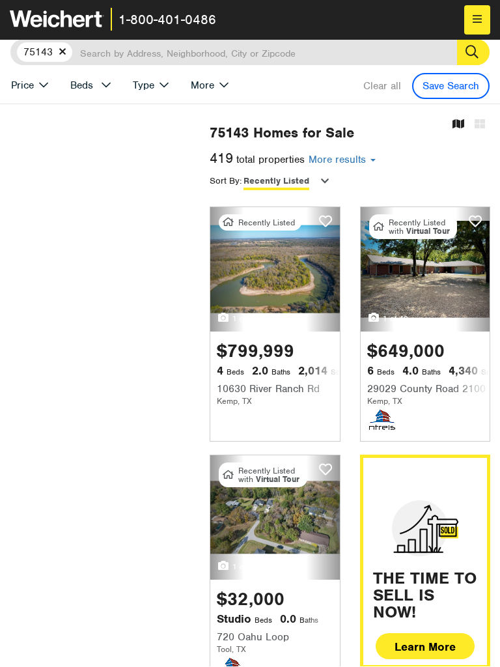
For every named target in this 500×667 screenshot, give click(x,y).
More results (339, 159)
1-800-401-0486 (167, 19)
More (202, 85)
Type (143, 85)
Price (22, 85)
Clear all (382, 85)
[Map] (458, 124)
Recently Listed (276, 180)
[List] (479, 124)
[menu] (477, 20)
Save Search (451, 85)
